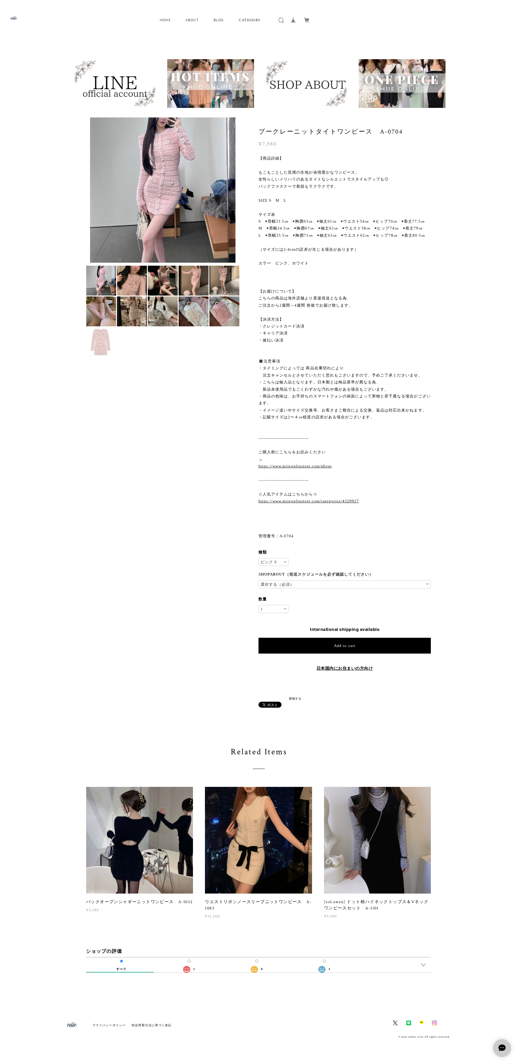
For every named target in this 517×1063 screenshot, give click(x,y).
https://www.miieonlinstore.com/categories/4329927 (308, 501)
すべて (121, 969)
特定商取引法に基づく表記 (151, 1025)
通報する (295, 698)
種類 (262, 552)
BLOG (219, 20)
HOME (165, 20)
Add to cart (344, 645)
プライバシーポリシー (109, 1025)
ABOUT (192, 20)
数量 (262, 599)
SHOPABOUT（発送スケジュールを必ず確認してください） (315, 574)
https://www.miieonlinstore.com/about (295, 466)
